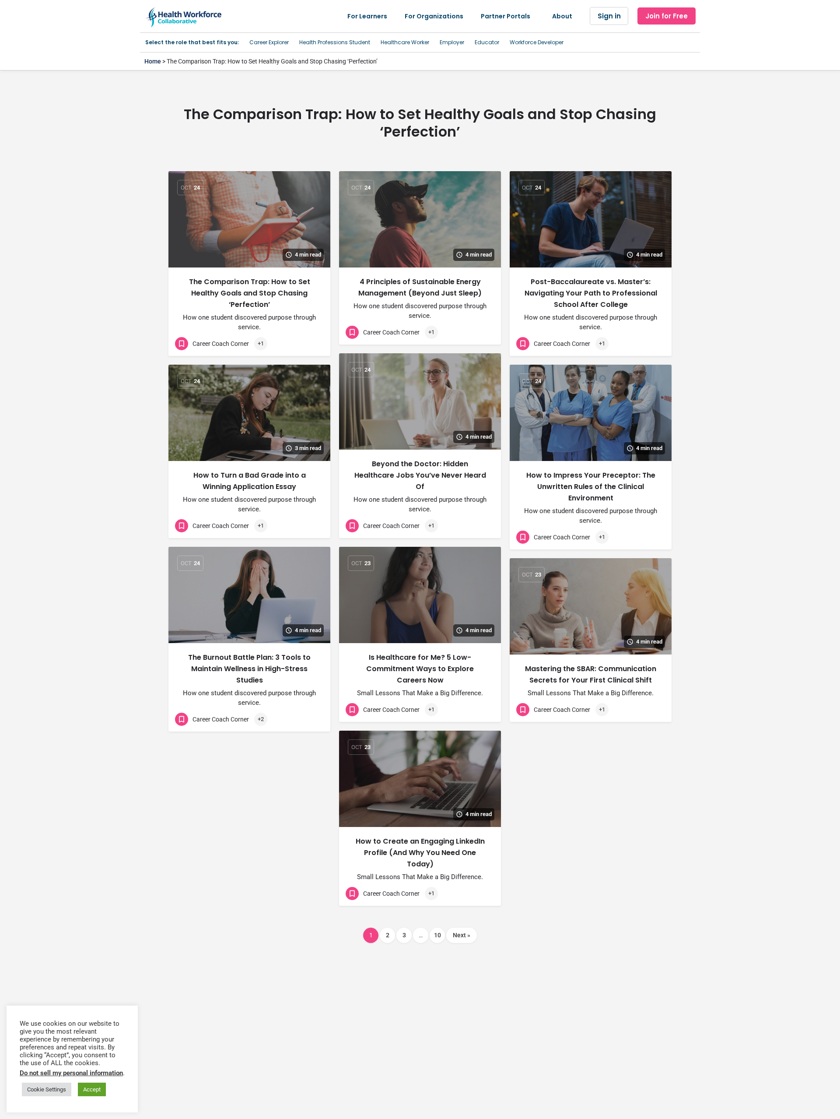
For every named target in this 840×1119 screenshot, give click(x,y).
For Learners (367, 16)
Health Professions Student (334, 42)
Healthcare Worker (405, 42)
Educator (487, 42)
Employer (452, 42)
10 (437, 935)
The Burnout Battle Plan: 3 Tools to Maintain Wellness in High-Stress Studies (249, 668)
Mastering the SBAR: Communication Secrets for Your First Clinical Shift (590, 674)
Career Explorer (269, 42)
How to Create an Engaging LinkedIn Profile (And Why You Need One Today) (420, 852)
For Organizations (434, 16)
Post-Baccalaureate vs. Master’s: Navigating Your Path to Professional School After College (591, 293)
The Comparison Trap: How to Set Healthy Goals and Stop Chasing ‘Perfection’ (249, 293)
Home (152, 61)
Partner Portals (505, 16)
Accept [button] (92, 1089)
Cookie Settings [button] (46, 1089)
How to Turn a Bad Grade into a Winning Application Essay (249, 481)
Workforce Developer (537, 42)
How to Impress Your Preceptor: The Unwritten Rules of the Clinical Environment (590, 486)
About (562, 16)
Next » (461, 935)
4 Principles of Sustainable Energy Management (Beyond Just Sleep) (420, 287)
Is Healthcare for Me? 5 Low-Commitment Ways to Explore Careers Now (420, 668)
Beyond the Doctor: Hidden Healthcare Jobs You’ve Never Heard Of (420, 475)
